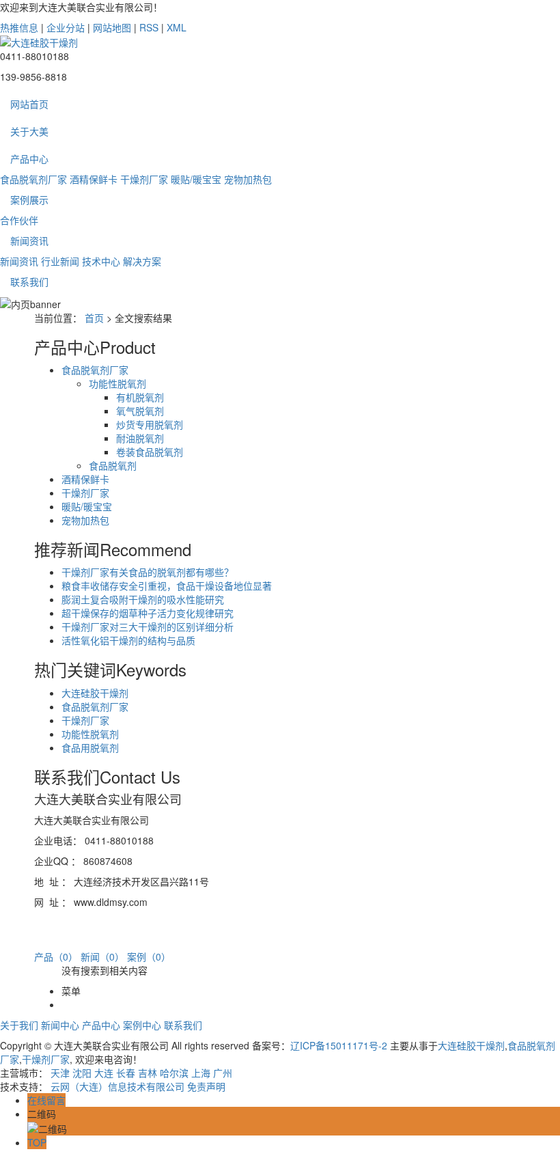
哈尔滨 (174, 1072)
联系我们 (29, 281)
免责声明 (206, 1086)
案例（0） (149, 956)
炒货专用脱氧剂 (149, 424)
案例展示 (29, 199)
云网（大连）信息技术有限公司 (117, 1086)
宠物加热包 (248, 179)
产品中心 (29, 158)
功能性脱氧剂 (117, 383)
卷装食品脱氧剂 (149, 451)
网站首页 (29, 104)
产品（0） (56, 956)
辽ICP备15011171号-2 (338, 1045)
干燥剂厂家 (144, 179)
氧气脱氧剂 (140, 410)
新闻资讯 (29, 240)
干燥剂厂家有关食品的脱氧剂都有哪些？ (147, 572)
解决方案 (142, 261)
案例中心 (142, 1025)
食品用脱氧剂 (90, 747)
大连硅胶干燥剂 (94, 693)
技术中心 (101, 261)
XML (176, 27)
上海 (200, 1072)
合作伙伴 (19, 220)
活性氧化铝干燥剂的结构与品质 (128, 640)
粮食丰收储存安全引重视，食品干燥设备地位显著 (166, 585)
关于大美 (29, 131)
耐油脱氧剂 (140, 438)
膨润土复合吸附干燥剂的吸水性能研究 (142, 599)
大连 (103, 1072)
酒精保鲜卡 (93, 179)
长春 (125, 1072)
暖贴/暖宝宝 (196, 179)
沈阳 (82, 1072)
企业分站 (65, 27)
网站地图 (112, 27)
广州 (222, 1072)
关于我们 (19, 1025)
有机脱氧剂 (140, 397)
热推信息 (19, 27)
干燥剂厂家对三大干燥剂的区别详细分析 (147, 626)
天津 (60, 1072)
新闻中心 (60, 1025)
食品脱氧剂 (113, 465)
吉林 (147, 1072)
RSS (148, 27)
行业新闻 (60, 261)
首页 (94, 318)
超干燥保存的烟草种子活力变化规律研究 (147, 613)
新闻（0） (102, 956)
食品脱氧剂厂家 (33, 179)
